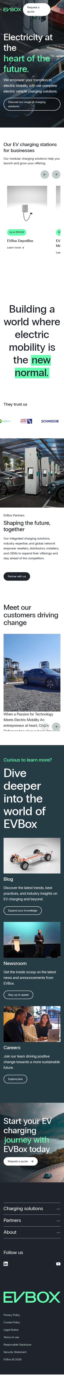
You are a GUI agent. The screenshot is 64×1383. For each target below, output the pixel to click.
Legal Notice (11, 1329)
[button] (45, 174)
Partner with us (17, 576)
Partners (12, 1220)
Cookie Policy (12, 1322)
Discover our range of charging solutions (27, 104)
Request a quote (33, 9)
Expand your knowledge (22, 910)
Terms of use (11, 1337)
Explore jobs (15, 1079)
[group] (27, 248)
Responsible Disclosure (17, 1344)
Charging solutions (23, 1208)
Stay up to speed (18, 994)
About (10, 1232)
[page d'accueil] (13, 9)
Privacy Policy (12, 1315)
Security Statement (15, 1352)
